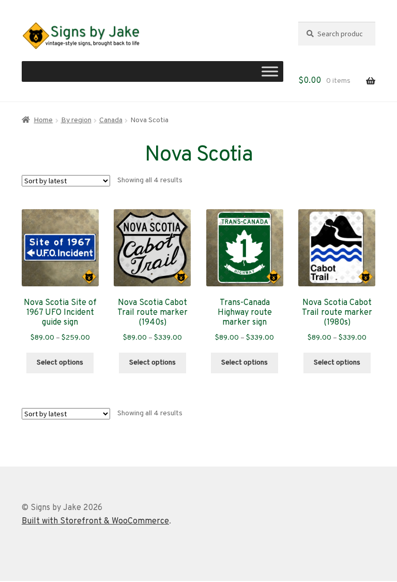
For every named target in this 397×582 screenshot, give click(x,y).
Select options (60, 362)
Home (43, 120)
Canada (111, 120)
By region (76, 120)
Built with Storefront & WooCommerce (95, 521)
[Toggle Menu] (270, 72)
